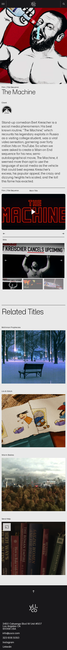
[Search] (63, 4)
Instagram (8, 642)
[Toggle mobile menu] (3, 4)
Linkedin (7, 646)
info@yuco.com (11, 633)
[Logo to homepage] (33, 4)
